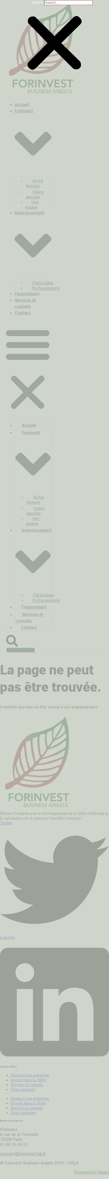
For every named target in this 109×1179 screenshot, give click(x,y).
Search (37, 2)
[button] (54, 43)
